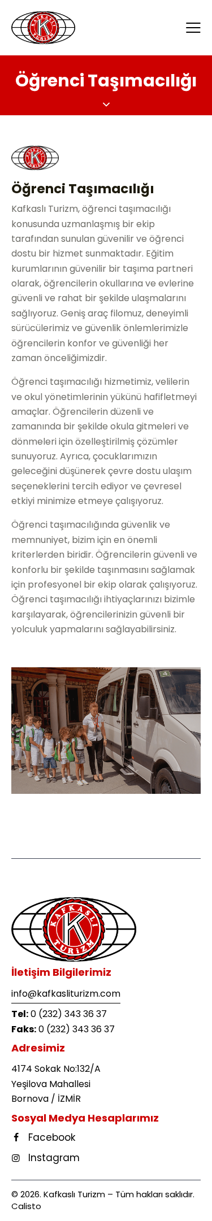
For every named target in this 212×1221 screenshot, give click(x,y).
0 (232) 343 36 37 (69, 1013)
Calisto (26, 1206)
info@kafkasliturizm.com (65, 993)
